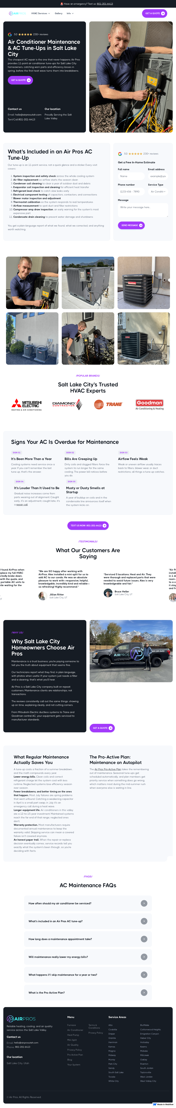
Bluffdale (144, 1025)
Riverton (144, 1064)
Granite (112, 1038)
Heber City (145, 1038)
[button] (41, 13)
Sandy (111, 1068)
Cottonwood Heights (150, 1029)
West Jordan (146, 1077)
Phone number (126, 184)
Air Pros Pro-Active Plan (108, 769)
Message (123, 200)
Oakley (143, 1059)
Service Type (155, 184)
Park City (112, 1064)
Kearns (143, 1047)
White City (113, 1081)
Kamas (111, 1047)
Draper (111, 1034)
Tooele (111, 1077)
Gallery (58, 13)
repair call (22, 504)
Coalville (112, 1029)
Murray (111, 1059)
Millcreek (144, 1055)
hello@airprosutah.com (28, 114)
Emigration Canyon (149, 1034)
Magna (111, 1051)
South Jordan (146, 1068)
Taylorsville (145, 1072)
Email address (156, 169)
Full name (123, 169)
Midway (112, 1055)
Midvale (144, 1051)
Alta (110, 1025)
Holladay (144, 1042)
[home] (17, 13)
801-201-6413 (105, 3)
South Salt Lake (115, 1072)
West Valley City (148, 1081)
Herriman (112, 1042)
